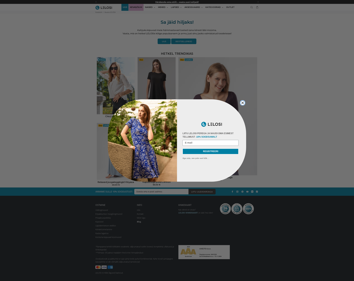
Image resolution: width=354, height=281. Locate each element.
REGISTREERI (210, 151)
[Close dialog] (242, 102)
